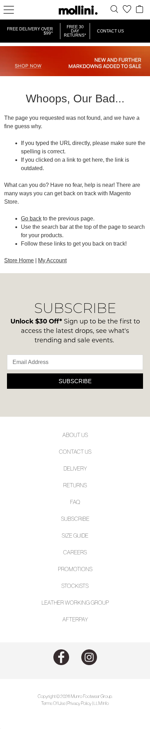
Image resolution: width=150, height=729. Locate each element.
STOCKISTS (75, 586)
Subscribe (75, 381)
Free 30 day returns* (75, 31)
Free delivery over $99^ (30, 31)
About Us (75, 435)
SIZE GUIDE (75, 535)
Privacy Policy (79, 703)
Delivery (75, 468)
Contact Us (110, 31)
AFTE (68, 619)
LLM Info (101, 703)
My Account (52, 260)
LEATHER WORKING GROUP (75, 602)
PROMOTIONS (75, 569)
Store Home (19, 260)
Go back (31, 218)
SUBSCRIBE (75, 519)
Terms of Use (53, 703)
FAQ (75, 502)
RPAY (81, 619)
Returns (75, 485)
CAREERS (75, 552)
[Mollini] (75, 10)
